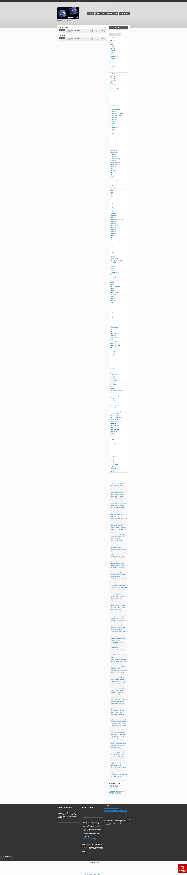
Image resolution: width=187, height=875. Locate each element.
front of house (120, 583)
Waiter (124, 758)
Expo (121, 569)
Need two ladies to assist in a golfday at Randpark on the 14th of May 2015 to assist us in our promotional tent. (118, 656)
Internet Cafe (119, 612)
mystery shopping (116, 652)
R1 (111, 107)
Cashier (112, 304)
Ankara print (112, 494)
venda (122, 754)
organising (116, 666)
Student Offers (73, 1)
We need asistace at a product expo (116, 761)
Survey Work (113, 444)
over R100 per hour (114, 92)
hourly (116, 605)
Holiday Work (123, 601)
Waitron (119, 760)
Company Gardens (123, 527)
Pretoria (118, 683)
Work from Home (114, 71)
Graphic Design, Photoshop (114, 793)
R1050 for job (113, 119)
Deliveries (124, 542)
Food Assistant (124, 580)
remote (120, 699)
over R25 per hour (114, 95)
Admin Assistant (116, 485)
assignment (112, 496)
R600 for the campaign (115, 227)
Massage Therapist (119, 638)
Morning (112, 651)
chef (114, 525)
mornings (115, 651)
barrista (123, 501)
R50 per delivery (120, 695)
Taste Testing (113, 446)
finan (120, 574)
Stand (123, 727)
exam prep (122, 567)
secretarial (120, 714)
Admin (111, 485)
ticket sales (112, 750)
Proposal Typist (113, 694)
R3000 (111, 183)
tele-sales (122, 741)
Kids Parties (112, 622)
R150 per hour (113, 138)
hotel (125, 603)
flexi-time (118, 578)
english (116, 559)
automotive (122, 498)
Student (117, 730)
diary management (113, 545)
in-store (115, 607)
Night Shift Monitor (119, 661)
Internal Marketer (113, 612)
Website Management (114, 765)
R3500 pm (112, 192)
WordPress (100, 874)
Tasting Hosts (117, 738)
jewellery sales (123, 616)
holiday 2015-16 (113, 601)
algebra (112, 492)
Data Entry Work (113, 323)
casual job (118, 521)
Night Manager (123, 659)
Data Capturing (113, 542)
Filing (111, 574)
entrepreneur (122, 563)
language (112, 623)
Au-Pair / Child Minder (115, 286)
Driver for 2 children (122, 556)
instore (120, 609)
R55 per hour (113, 221)
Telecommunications (118, 743)
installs (112, 609)
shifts (125, 716)
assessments (122, 494)
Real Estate (112, 697)
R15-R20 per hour (114, 133)
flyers (120, 580)
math (124, 638)
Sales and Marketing (114, 708)
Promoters (124, 688)
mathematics (112, 640)
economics (125, 558)
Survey (124, 734)
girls (115, 591)
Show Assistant (118, 721)
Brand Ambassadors (114, 296)
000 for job (112, 76)
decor (121, 542)
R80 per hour (113, 241)
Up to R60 (112, 268)
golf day (122, 591)
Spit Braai (124, 725)
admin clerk (121, 485)
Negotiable (112, 90)
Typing (111, 458)
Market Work (118, 636)
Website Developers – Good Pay (6, 857)
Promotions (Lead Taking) (115, 413)
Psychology (118, 694)
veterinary (119, 756)
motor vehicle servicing (121, 651)
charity (112, 525)
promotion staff (122, 690)
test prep (118, 749)
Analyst (112, 282)
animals (123, 492)
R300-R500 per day (114, 181)
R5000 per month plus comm (116, 219)
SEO (123, 714)
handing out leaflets (113, 600)
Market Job (123, 634)
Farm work (117, 570)
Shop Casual (124, 719)
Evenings (112, 46)
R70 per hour (113, 231)
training (120, 750)
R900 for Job (113, 254)
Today (111, 474)
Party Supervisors (118, 675)
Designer (121, 543)
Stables (120, 727)
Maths (116, 640)
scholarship (117, 712)
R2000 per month (114, 152)
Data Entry (118, 542)
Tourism (116, 750)
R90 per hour (113, 252)
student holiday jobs (122, 730)
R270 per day (113, 166)
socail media (116, 723)
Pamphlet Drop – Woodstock (5, 858)
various (112, 274)
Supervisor (112, 441)
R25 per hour (113, 154)
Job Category (113, 277)
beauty (116, 503)
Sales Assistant (113, 431)
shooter (112, 717)
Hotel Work (112, 360)
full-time (124, 583)
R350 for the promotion (115, 187)
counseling (112, 536)
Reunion (123, 705)
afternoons (123, 490)
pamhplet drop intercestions (115, 670)
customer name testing (114, 540)
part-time (118, 672)
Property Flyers (111, 786)
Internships (112, 368)
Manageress (112, 634)
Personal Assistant (114, 403)
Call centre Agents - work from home (115, 788)
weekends (112, 769)
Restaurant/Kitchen (114, 425)
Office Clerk (123, 663)
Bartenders (112, 503)
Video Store (112, 758)
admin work (112, 487)
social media (124, 723)
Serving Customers (113, 716)
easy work (120, 558)
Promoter (119, 688)
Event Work (115, 567)
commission (112, 527)
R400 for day (113, 196)
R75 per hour (113, 237)
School (121, 712)
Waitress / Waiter (114, 462)
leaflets (124, 627)
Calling (119, 516)
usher (114, 754)
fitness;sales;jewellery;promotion (115, 576)
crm (123, 536)
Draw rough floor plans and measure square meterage (117, 553)
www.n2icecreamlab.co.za (115, 776)
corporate (117, 534)
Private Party (113, 409)
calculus (118, 514)
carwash (116, 520)
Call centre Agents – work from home (111, 808)
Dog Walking (113, 331)
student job (112, 732)
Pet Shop (118, 677)
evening (123, 565)
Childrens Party (113, 313)
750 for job (112, 78)
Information (60, 1)
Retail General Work (114, 429)
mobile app (115, 644)
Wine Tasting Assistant (123, 770)
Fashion (121, 570)
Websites (119, 765)
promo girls (122, 686)
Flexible (122, 578)
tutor (121, 752)
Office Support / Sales (115, 398)
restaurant (112, 703)
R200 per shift (113, 148)
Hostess (112, 358)
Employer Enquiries (84, 1)
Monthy (124, 649)
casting (112, 306)
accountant (116, 483)
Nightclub (124, 661)
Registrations (116, 699)
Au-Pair (125, 496)
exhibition (112, 569)
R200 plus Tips (113, 150)
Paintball (119, 668)
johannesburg (113, 618)
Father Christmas (113, 572)
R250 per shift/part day (115, 162)
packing (125, 666)
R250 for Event (113, 156)
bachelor (112, 500)
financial (123, 574)
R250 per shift (113, 160)
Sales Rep (112, 433)
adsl (116, 488)
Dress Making (113, 556)
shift (118, 716)
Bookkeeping (123, 507)
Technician (112, 450)
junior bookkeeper (113, 620)
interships (124, 614)
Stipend (112, 256)
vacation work (118, 754)
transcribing (123, 750)
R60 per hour (113, 223)
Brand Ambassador (116, 509)
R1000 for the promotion (115, 115)
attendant (121, 496)
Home (111, 603)
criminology (120, 536)
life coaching (112, 631)
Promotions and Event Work (116, 417)
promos (116, 688)
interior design (119, 611)
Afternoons (112, 40)
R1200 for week (113, 129)
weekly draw (116, 769)
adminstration (113, 488)
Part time (112, 62)
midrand (112, 644)
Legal (111, 386)
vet (116, 756)
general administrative (114, 587)
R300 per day (113, 178)
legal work (116, 629)
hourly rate (119, 605)
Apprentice (112, 284)
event (111, 567)
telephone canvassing (121, 745)
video (122, 756)
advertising (123, 488)
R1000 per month (114, 117)
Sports (116, 727)
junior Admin (122, 618)
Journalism (112, 372)
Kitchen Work (117, 622)
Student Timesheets (99, 13)
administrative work (123, 487)
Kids (125, 620)
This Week (112, 476)
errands (117, 565)
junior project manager (115, 374)
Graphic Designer (114, 353)
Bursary (112, 82)
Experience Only (113, 86)
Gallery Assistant (122, 585)
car (126, 518)
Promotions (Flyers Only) (115, 411)
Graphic (117, 592)
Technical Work (118, 741)
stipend (116, 728)
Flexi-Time (112, 48)
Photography (118, 681)
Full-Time (112, 52)
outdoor (120, 666)
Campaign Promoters (114, 518)
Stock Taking (113, 439)
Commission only (114, 84)
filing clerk (114, 574)
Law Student (122, 623)
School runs (112, 714)
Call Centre (112, 300)
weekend (119, 767)
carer (111, 302)
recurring (112, 699)
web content (124, 761)
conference (118, 529)
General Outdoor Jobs (115, 345)
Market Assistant (118, 634)
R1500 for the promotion (115, 140)
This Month (112, 480)
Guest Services (113, 356)
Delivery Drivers (116, 543)
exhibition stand (116, 569)
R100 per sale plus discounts (116, 113)
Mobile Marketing (114, 392)
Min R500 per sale (114, 88)
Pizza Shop (112, 683)
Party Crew (124, 674)
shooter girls (116, 717)
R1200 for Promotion (114, 127)
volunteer (121, 758)
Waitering (112, 760)
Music (111, 652)
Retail (123, 703)
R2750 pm (112, 170)
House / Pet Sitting (114, 362)
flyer (111, 580)
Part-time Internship (112, 795)
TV (123, 752)
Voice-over (116, 758)
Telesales (112, 452)
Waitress (115, 760)
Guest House (113, 594)
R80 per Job (113, 244)
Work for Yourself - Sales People (114, 791)
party (114, 674)
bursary (125, 510)
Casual (111, 44)
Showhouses (113, 437)
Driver (117, 556)
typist (111, 754)
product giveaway (118, 685)
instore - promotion (113, 611)
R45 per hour (113, 203)
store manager (113, 730)
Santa (123, 710)
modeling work (113, 649)
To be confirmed (113, 262)
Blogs (78, 1)
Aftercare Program (113, 490)
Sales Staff (116, 710)
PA (122, 666)
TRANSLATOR (117, 752)
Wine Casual (121, 769)
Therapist (121, 749)
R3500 (111, 190)
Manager (122, 633)
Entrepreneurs (66, 1)
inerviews (123, 607)
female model (119, 572)
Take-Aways (122, 736)
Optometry (112, 666)
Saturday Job (113, 712)
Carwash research (122, 520)
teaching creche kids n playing (115, 739)
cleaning (122, 525)
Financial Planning (114, 341)
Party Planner (113, 675)
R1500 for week (113, 142)
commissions (117, 527)
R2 (111, 144)
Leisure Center (121, 629)
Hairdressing (117, 598)
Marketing (122, 636)
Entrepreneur (113, 335)
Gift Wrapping (113, 347)
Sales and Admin (119, 706)
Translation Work (114, 454)
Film (118, 574)
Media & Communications (114, 642)
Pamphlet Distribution (123, 670)
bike (125, 503)
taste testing (112, 738)
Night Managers (113, 661)
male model (118, 633)
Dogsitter (112, 551)
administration (117, 487)
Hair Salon (112, 598)
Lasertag (115, 623)
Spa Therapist (119, 725)
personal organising (114, 405)
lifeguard (116, 631)
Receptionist (117, 697)
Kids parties (112, 376)
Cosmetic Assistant (123, 534)
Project (112, 686)
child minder (118, 525)
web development (118, 763)
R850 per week (113, 250)
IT (110, 370)
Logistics (120, 631)
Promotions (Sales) (114, 415)
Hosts (122, 603)
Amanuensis (116, 492)
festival (123, 572)
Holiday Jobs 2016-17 (124, 13)
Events (119, 567)
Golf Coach (118, 591)
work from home (118, 772)
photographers (113, 681)
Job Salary (112, 73)
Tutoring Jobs (113, 456)
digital (118, 545)
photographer (122, 679)
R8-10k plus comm (114, 239)
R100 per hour (113, 111)
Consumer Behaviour (114, 532)
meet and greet (122, 642)
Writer (111, 466)
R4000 (111, 201)
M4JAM (112, 388)
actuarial (124, 483)
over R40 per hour (114, 99)
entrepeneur (118, 563)
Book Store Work (121, 505)
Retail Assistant (113, 705)
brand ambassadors (123, 509)
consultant (112, 531)
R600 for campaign (114, 225)
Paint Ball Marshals (114, 668)
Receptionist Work (114, 419)
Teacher (122, 738)
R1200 (111, 125)
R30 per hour (113, 172)
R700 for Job (113, 233)
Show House (124, 721)
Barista (119, 501)
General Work (117, 589)
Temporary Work (113, 749)
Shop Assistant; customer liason (116, 719)
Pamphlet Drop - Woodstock (114, 794)
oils (115, 664)
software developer (113, 725)
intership (120, 614)
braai (111, 509)
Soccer (120, 723)
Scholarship (112, 435)
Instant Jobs (113, 364)
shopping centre (113, 721)
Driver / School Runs (114, 333)
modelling (112, 394)
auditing (112, 498)
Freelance (112, 50)
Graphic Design (113, 351)
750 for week (113, 80)
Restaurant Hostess (118, 703)
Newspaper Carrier (117, 659)
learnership (112, 629)
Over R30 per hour (114, 97)
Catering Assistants (122, 523)
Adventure (119, 488)
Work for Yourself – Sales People (110, 806)
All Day (112, 42)
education (112, 559)
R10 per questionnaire (115, 109)
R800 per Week (113, 248)
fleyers (125, 578)
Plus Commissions (114, 105)
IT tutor (113, 616)
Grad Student (113, 592)
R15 (111, 131)
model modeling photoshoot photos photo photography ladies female (117, 646)
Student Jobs (117, 732)
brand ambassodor (113, 510)
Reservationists (122, 701)
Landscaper (112, 378)
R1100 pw (112, 123)
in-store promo (119, 607)
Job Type (112, 37)
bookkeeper (118, 507)
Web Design (112, 763)
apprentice (116, 494)
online (118, 664)
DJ (111, 329)
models (121, 649)
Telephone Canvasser (114, 745)
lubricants (124, 631)
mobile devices (120, 644)
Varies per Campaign (114, 272)
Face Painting (113, 570)
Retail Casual (113, 427)
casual (115, 521)
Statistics (112, 728)
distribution (118, 549)
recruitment (122, 697)
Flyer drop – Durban (4, 859)
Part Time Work (113, 672)
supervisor (115, 734)
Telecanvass (112, 743)
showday (112, 723)
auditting (115, 498)
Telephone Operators (114, 747)
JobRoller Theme (88, 874)
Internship (112, 58)
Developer (125, 543)
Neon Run (112, 659)
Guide (117, 596)
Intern (123, 611)
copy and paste (113, 534)
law (118, 623)
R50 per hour (113, 211)
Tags (119, 34)
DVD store (112, 558)
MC (119, 640)
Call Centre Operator (114, 516)
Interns (123, 612)
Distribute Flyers (113, 549)
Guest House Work (119, 594)
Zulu (120, 776)
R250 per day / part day (115, 158)
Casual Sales (123, 521)
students (112, 734)
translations (112, 752)
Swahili (112, 736)
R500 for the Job (113, 215)
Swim (115, 736)
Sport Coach (112, 727)
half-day (112, 54)
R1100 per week (113, 121)
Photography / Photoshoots (116, 407)
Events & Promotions (115, 337)
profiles (123, 685)
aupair (118, 498)
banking (118, 500)
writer (120, 774)
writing (126, 774)
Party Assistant (118, 674)
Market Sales (113, 636)
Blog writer (112, 505)
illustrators (123, 605)
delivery (112, 543)
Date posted (112, 471)
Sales (115, 706)
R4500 (111, 205)
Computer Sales (113, 529)
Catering (112, 308)
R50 (111, 209)
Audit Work (112, 288)
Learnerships (113, 384)
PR (115, 683)
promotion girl (117, 690)
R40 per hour (113, 194)
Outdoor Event (113, 401)
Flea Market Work (113, 578)
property (123, 692)
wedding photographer (114, 767)
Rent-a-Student (113, 421)
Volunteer (112, 460)
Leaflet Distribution (114, 382)
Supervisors (120, 734)
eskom (120, 565)
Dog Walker (125, 549)
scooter (116, 714)
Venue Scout (112, 756)
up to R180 (112, 266)
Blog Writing (113, 294)
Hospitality (115, 603)
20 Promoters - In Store (113, 792)
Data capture (121, 540)
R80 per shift (113, 246)
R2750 (111, 168)
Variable (112, 270)
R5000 (111, 217)
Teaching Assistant (114, 448)
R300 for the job (113, 176)
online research (122, 664)
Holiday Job (118, 601)
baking (115, 500)
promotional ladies (113, 692)
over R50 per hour (114, 101)
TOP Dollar (112, 264)
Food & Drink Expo (112, 785)
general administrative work (122, 587)
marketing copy (113, 638)
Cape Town (123, 518)
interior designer (113, 366)
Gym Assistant (121, 596)
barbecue (116, 501)
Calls (122, 516)
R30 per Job (113, 174)
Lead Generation (113, 380)
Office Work (112, 664)
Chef (111, 310)
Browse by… (113, 34)
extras (111, 339)
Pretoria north (123, 683)
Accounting (120, 483)
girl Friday (112, 591)
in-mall (111, 607)
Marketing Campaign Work (116, 390)
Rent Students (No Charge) (112, 13)
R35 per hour (113, 185)
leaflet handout (119, 627)
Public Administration (114, 695)
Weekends (112, 69)
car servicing (112, 520)
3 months (112, 483)
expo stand (124, 569)
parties (112, 674)
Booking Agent (113, 507)
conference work (123, 529)
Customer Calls (119, 538)
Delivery (112, 325)
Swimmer (118, 736)
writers (123, 774)
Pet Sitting (123, 677)
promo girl (118, 686)
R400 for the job (113, 198)
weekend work (124, 767)
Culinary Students (113, 538)
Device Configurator (114, 327)
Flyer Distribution (115, 580)
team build (122, 739)
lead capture (112, 625)
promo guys (112, 688)
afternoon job (119, 490)
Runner (112, 706)
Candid (119, 518)
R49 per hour (113, 207)
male (114, 633)
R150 (111, 135)
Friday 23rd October (114, 583)
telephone (124, 743)
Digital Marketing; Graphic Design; (116, 547)
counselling (112, 321)
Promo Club (90, 13)
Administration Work (114, 280)
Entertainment (113, 563)
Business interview (113, 514)
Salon (120, 710)
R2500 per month (114, 164)
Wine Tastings (113, 772)
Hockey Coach (120, 600)
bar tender (122, 500)
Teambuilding (112, 741)
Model (125, 644)
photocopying (117, 679)
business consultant (120, 512)
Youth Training (113, 468)
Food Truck (118, 581)
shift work (121, 716)
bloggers (116, 505)
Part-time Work (122, 672)
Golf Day (112, 349)
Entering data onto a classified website (116, 561)
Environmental (113, 565)
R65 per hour (113, 229)
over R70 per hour (114, 103)
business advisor (113, 512)
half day (121, 598)
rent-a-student (124, 699)
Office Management (114, 396)
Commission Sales (114, 315)
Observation (112, 663)
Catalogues (112, 523)
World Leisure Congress (114, 774)
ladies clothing (123, 622)
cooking (125, 532)
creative (116, 536)
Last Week (112, 478)
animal (120, 492)
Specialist (112, 66)
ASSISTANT (117, 496)
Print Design (112, 685)
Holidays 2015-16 (114, 56)
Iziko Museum (118, 616)
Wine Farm (112, 770)
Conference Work (114, 319)
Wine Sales (116, 770)
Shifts (111, 64)
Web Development (114, 464)
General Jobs (113, 343)
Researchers (113, 423)
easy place (116, 558)
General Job (112, 589)
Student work (122, 732)
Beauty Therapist (114, 292)
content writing (120, 532)
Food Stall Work (113, 581)
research (112, 701)
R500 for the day (113, 213)
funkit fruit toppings (115, 585)
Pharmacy (112, 679)
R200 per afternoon (114, 146)
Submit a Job (126, 1)
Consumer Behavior (118, 531)
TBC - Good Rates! (114, 258)
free (121, 581)
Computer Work (113, 317)
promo (115, 686)
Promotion (112, 690)
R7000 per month (114, 235)
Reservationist (116, 701)
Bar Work (112, 290)
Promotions (119, 692)
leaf (121, 625)
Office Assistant (117, 663)
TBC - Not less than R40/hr (116, 260)
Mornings (112, 60)
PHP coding (123, 681)
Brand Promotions (120, 510)
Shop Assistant (121, 717)
